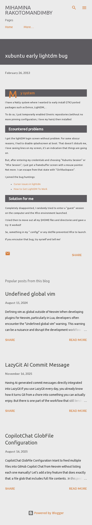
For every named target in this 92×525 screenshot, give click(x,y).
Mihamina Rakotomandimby (28, 10)
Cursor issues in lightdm (27, 184)
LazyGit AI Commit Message (37, 365)
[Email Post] (7, 255)
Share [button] (77, 255)
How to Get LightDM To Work (30, 189)
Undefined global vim (30, 294)
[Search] (74, 7)
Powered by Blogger (48, 513)
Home (9, 27)
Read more (78, 340)
